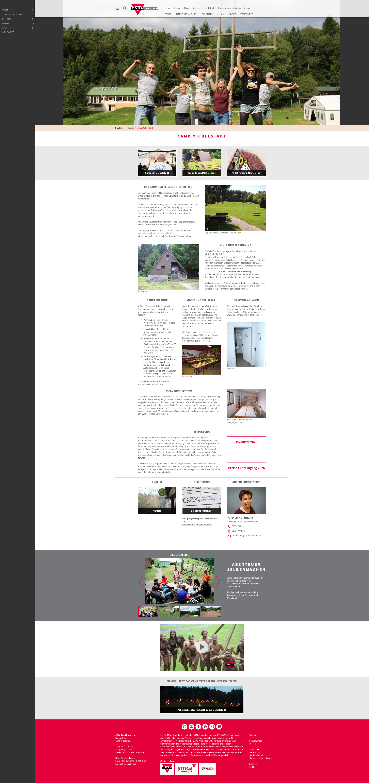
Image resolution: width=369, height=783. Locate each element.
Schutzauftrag (255, 741)
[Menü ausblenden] (4, 4)
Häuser (187, 8)
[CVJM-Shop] (219, 727)
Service (197, 8)
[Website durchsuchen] (125, 9)
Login (251, 766)
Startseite (120, 128)
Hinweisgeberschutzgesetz (261, 758)
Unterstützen (224, 8)
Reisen (177, 8)
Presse (252, 743)
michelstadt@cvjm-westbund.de (197, 524)
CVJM (168, 14)
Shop (168, 8)
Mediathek (209, 8)
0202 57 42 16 (237, 526)
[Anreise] (157, 500)
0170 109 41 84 (238, 531)
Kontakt (238, 8)
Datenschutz (255, 752)
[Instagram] (212, 727)
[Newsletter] (191, 727)
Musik (220, 14)
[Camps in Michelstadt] (157, 162)
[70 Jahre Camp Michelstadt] (246, 162)
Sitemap (253, 764)
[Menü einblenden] (117, 9)
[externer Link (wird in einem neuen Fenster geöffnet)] (201, 699)
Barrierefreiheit (256, 755)
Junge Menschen (186, 14)
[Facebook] (198, 727)
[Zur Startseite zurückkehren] (144, 5)
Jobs (247, 8)
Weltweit (246, 14)
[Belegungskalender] (201, 500)
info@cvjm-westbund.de (133, 752)
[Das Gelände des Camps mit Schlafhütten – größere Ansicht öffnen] (235, 208)
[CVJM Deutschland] (167, 775)
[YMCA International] (208, 775)
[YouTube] (205, 727)
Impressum (254, 749)
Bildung (207, 14)
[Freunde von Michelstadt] (201, 162)
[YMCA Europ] (187, 775)
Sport (232, 14)
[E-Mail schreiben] (184, 727)
